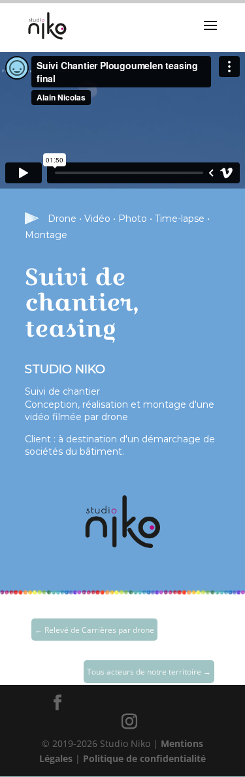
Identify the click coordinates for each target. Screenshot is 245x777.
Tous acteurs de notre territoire (149, 671)
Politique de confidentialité (144, 758)
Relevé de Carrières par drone (94, 629)
